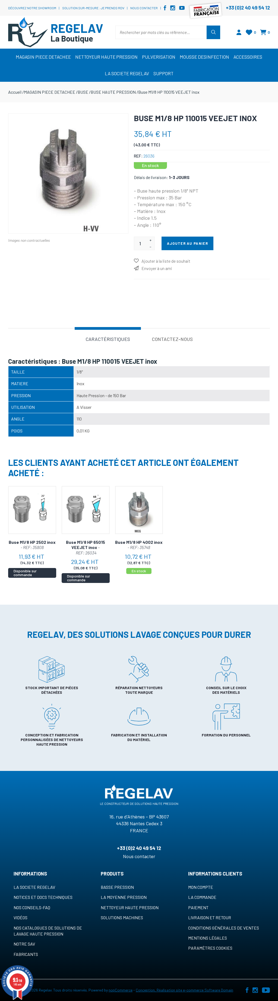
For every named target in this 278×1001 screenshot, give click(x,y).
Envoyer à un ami (156, 268)
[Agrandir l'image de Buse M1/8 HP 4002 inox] (139, 510)
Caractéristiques (108, 339)
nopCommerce (120, 990)
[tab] (108, 338)
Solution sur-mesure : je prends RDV (93, 8)
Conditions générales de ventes (223, 927)
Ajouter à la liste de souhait (165, 260)
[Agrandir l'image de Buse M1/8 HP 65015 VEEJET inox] (86, 510)
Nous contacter (144, 8)
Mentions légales (207, 937)
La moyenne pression (124, 897)
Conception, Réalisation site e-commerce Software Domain (184, 990)
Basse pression (117, 887)
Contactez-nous (172, 339)
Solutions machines (122, 917)
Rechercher (213, 32)
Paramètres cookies (210, 947)
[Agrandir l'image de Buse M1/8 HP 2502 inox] (32, 510)
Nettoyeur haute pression (130, 907)
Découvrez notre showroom (32, 8)
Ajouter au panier (187, 243)
